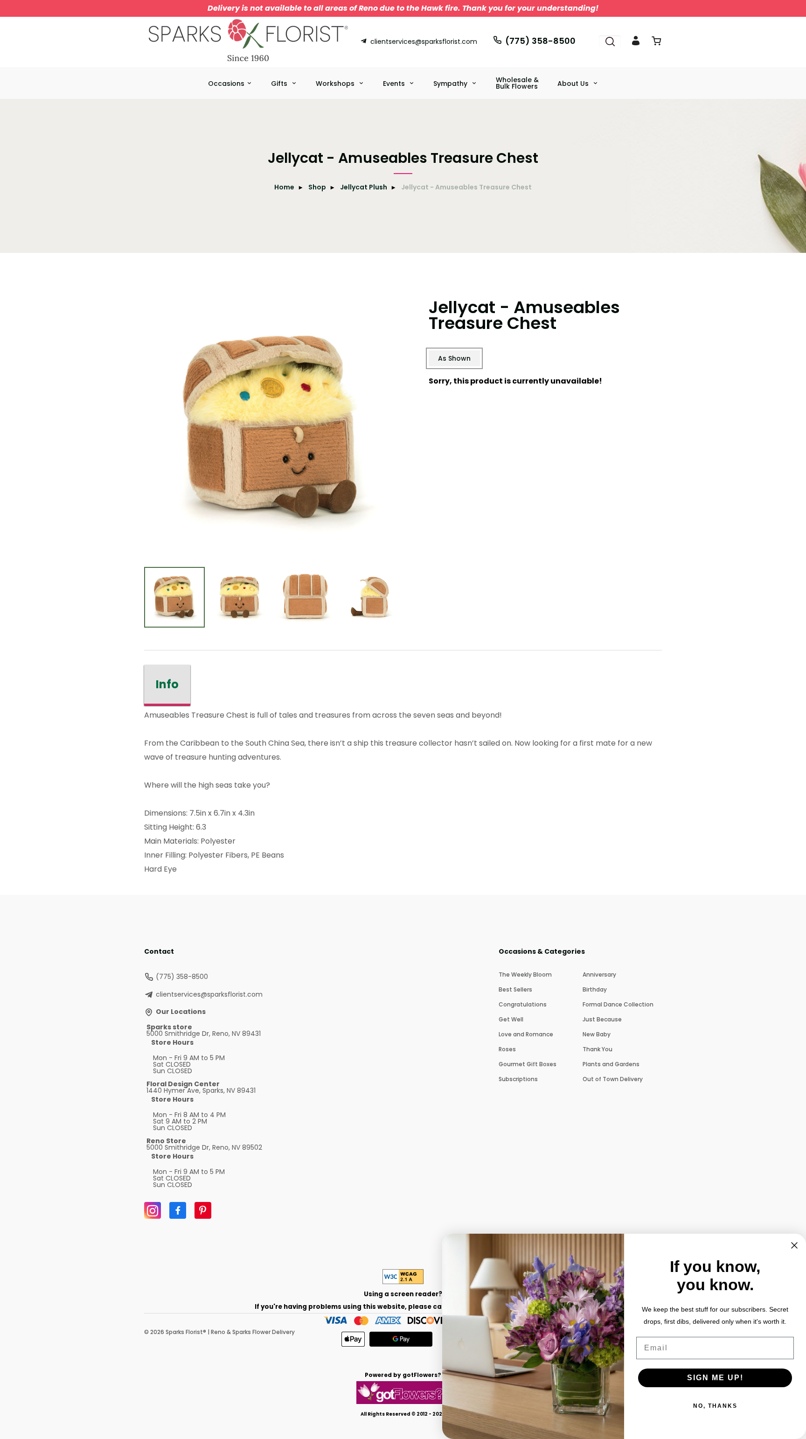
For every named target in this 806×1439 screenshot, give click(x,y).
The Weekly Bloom (525, 974)
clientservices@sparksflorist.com (423, 41)
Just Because (602, 1019)
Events (395, 83)
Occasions (226, 83)
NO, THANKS (715, 1406)
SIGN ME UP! (715, 1378)
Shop (317, 187)
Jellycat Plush (363, 187)
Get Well (511, 1019)
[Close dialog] (794, 1245)
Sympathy (451, 83)
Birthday (595, 989)
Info (167, 684)
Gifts (280, 83)
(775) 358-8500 (540, 41)
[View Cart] (656, 42)
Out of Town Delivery (613, 1079)
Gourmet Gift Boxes (527, 1064)
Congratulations (523, 1004)
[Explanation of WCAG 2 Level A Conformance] (403, 1281)
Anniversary (599, 974)
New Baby (597, 1034)
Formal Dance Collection (618, 1004)
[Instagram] (152, 1210)
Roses (507, 1049)
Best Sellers (515, 989)
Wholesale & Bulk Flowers (517, 83)
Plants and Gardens (611, 1064)
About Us (574, 83)
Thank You (597, 1049)
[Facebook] (177, 1210)
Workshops (336, 83)
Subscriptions (518, 1079)
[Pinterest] (203, 1210)
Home (284, 187)
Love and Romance (526, 1034)
